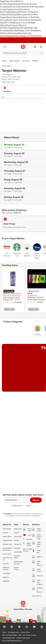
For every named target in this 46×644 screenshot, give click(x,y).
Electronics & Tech (27, 17)
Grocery (16, 9)
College (9, 4)
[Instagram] (19, 626)
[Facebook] (11, 626)
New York (25, 61)
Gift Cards (9, 22)
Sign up (36, 500)
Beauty (16, 12)
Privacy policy (17, 505)
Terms (28, 505)
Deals (8, 25)
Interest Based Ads (8, 638)
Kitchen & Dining (30, 6)
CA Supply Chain (13, 632)
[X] (26, 626)
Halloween (17, 4)
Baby (11, 12)
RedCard (17, 36)
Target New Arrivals (8, 1)
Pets (10, 14)
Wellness (21, 14)
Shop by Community (21, 22)
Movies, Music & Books (16, 20)
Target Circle (26, 36)
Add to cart (9, 309)
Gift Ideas (24, 28)
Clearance (15, 25)
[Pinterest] (4, 626)
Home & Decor (16, 6)
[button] (8, 291)
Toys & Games (13, 17)
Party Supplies (32, 20)
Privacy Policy (25, 632)
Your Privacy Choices (29, 635)
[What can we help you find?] (23, 53)
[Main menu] (5, 46)
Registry (10, 36)
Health (14, 14)
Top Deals (15, 30)
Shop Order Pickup (10, 33)
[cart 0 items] (41, 46)
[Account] (35, 46)
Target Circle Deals (27, 30)
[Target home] (23, 46)
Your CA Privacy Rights (9, 635)
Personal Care (25, 12)
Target (4, 61)
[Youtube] (34, 626)
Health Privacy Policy (23, 638)
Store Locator (14, 61)
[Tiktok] (41, 626)
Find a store (6, 66)
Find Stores (37, 36)
